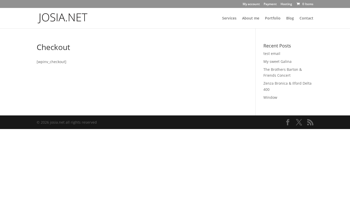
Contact (306, 18)
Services (229, 18)
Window (270, 97)
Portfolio (273, 18)
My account (251, 4)
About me (250, 18)
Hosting (286, 4)
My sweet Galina (277, 61)
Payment (270, 4)
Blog (290, 18)
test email (271, 53)
